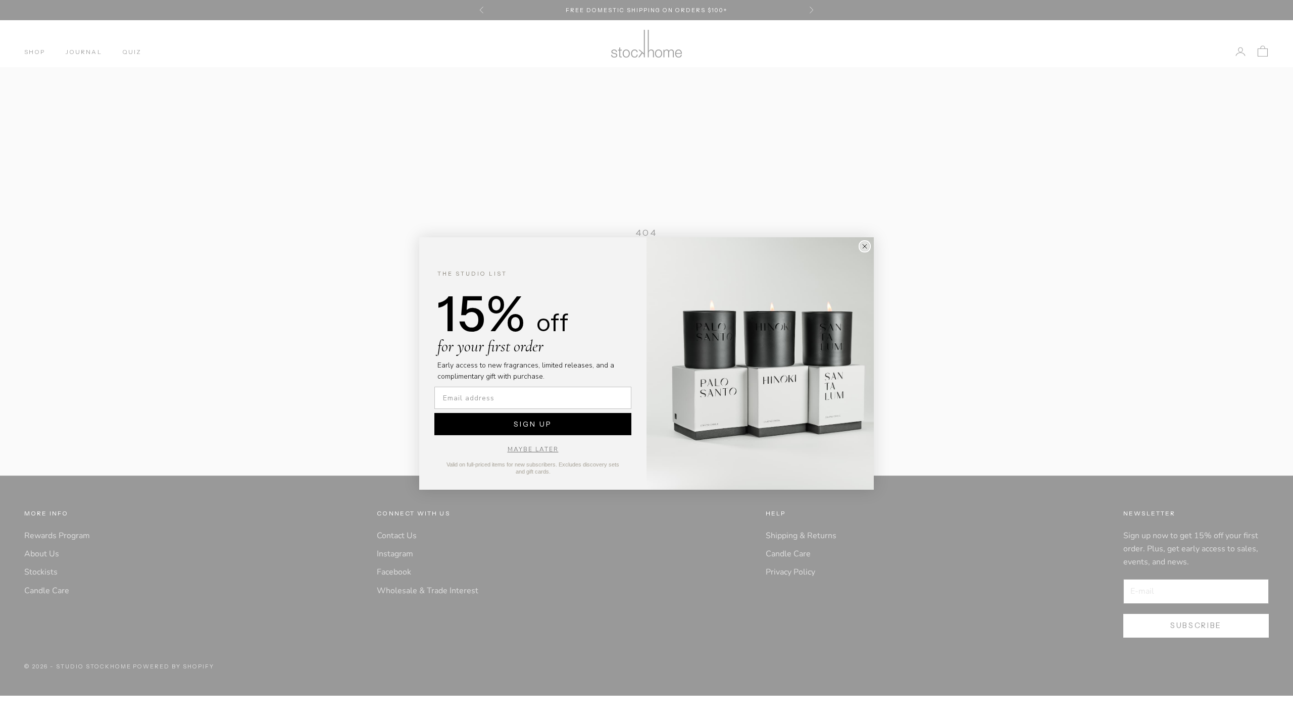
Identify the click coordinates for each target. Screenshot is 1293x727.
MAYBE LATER (533, 449)
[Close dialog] (865, 246)
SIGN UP (533, 424)
